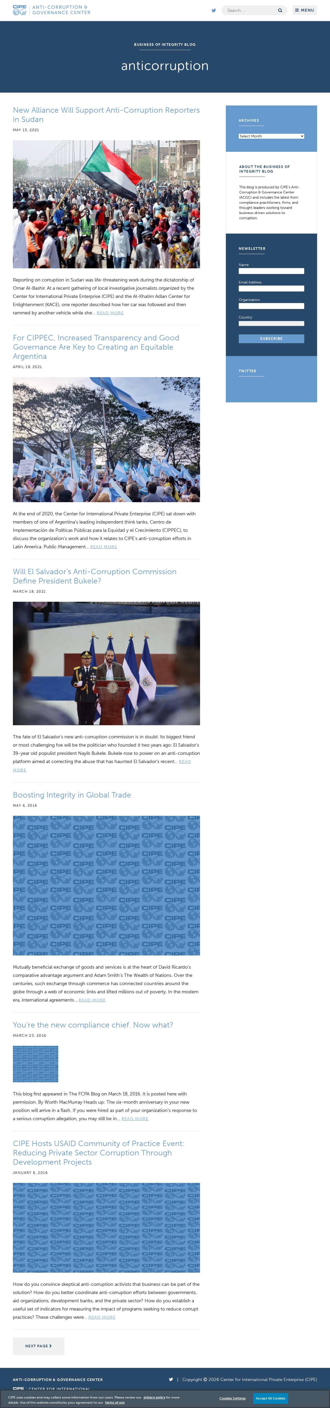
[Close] (321, 1398)
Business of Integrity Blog (165, 44)
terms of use (115, 1402)
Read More (110, 313)
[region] (165, 1399)
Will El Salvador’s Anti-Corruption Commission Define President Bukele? (95, 576)
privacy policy (154, 1397)
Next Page (37, 1346)
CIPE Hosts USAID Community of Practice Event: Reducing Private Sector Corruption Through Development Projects (99, 1153)
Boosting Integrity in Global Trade (72, 795)
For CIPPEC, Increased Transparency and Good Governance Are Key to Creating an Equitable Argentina (96, 347)
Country (245, 317)
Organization (249, 300)
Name (244, 265)
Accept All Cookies (270, 1398)
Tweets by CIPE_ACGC (257, 387)
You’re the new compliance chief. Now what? (93, 1025)
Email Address (250, 282)
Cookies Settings (232, 1398)
